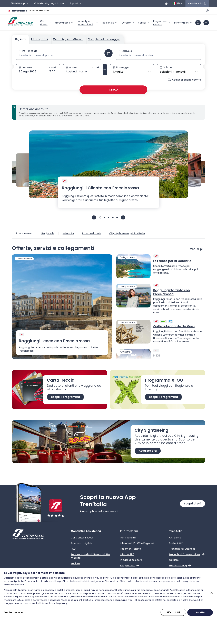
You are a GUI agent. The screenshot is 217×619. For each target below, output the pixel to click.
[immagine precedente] (94, 217)
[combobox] (58, 55)
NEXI (156, 356)
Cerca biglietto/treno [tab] (68, 39)
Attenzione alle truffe (33, 109)
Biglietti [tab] (20, 39)
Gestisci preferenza (15, 612)
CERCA (113, 90)
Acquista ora (148, 451)
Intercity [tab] (68, 233)
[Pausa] (207, 11)
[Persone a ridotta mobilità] (166, 3)
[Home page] (20, 21)
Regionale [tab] (47, 233)
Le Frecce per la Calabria (172, 261)
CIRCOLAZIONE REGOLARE (35, 10)
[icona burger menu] (206, 22)
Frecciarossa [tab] (24, 233)
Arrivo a (127, 51)
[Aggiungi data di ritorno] (105, 69)
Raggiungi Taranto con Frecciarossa (171, 292)
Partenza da (29, 51)
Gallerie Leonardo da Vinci (174, 326)
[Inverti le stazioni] (108, 53)
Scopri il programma (65, 397)
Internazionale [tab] (91, 233)
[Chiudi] (211, 592)
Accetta (200, 612)
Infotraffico (19, 10)
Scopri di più (192, 503)
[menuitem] (45, 22)
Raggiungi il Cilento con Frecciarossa (100, 188)
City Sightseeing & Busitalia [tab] (127, 233)
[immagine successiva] (123, 217)
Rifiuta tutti (173, 612)
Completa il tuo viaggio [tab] (104, 39)
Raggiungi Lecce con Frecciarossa (54, 341)
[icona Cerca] (198, 22)
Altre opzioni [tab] (39, 39)
